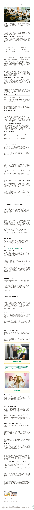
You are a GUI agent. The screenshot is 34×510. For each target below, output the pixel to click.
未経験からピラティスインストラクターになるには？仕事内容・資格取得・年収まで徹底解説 (16, 366)
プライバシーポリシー (3, 508)
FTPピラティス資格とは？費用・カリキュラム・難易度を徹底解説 (13, 368)
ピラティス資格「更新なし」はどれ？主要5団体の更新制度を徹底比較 (13, 248)
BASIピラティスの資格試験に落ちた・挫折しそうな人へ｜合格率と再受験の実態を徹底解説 (16, 367)
